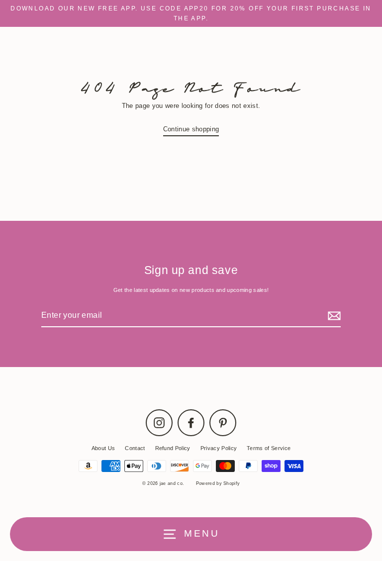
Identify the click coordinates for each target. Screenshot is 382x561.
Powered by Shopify (218, 483)
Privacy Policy (218, 448)
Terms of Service (268, 448)
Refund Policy (173, 448)
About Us (103, 448)
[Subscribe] (333, 315)
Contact (135, 448)
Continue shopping (191, 129)
